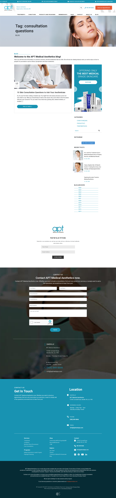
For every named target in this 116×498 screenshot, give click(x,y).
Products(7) (81, 123)
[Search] (81, 8)
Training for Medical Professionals (58, 454)
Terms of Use (69, 487)
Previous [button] (100, 89)
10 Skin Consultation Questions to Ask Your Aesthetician (41, 92)
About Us (89, 14)
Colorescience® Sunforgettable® (58, 440)
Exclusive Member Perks (38, 1)
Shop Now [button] (88, 82)
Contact (80, 14)
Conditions (32, 14)
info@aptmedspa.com (54, 371)
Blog (96, 14)
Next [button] (75, 89)
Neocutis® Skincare (54, 442)
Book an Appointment (104, 8)
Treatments (21, 14)
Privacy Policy (76, 487)
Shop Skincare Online (13, 1)
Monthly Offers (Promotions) (31, 444)
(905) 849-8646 (55, 367)
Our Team (52, 450)
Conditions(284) (82, 121)
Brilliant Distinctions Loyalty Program (33, 452)
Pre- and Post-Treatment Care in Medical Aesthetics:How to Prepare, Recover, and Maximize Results (93, 154)
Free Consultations (28, 446)
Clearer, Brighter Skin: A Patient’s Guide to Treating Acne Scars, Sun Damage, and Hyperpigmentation (92, 167)
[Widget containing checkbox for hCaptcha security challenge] (41, 322)
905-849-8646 (80, 446)
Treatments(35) (82, 126)
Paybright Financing (29, 454)
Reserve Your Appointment (64, 1)
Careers (52, 452)
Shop (72, 14)
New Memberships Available (93, 1)
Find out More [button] (27, 106)
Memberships (63, 14)
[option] (88, 88)
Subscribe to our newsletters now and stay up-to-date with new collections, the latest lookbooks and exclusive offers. (58, 242)
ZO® (51, 444)
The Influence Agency (66, 488)
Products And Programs (47, 14)
